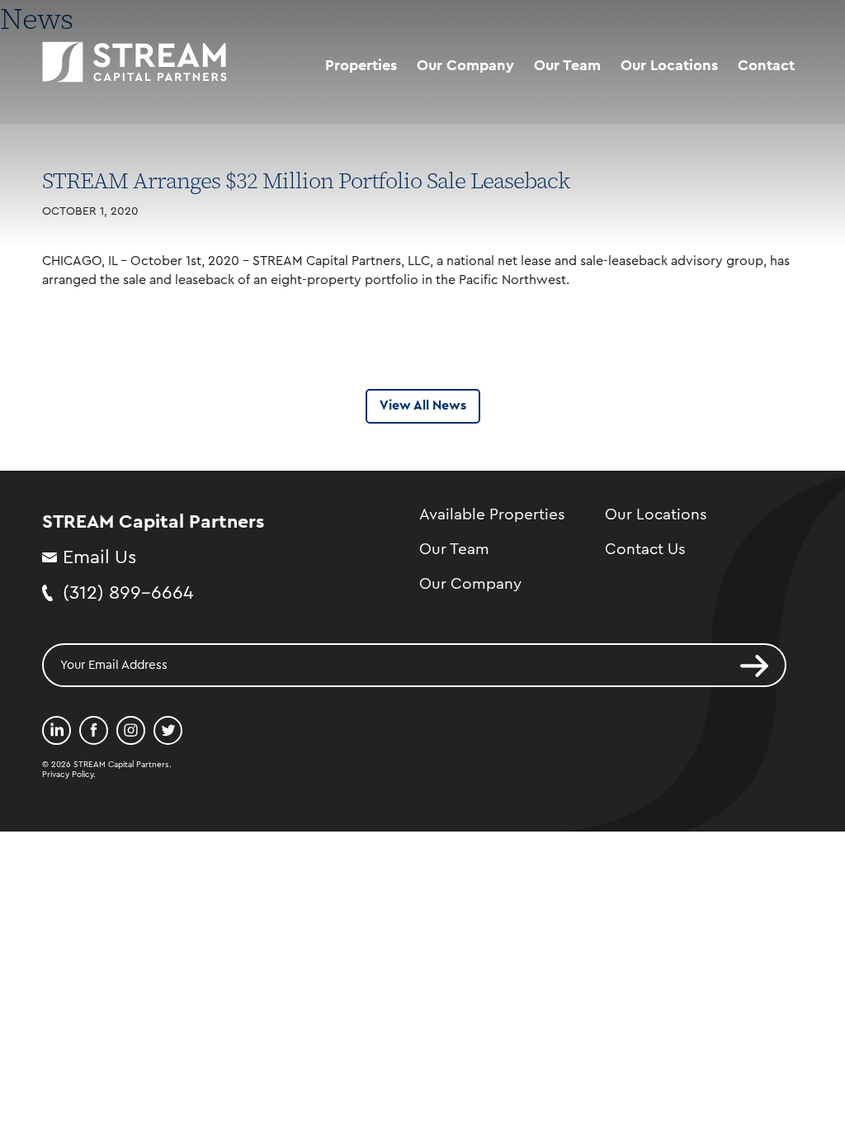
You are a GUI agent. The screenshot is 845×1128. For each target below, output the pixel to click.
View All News (423, 405)
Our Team (567, 65)
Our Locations (669, 65)
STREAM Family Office (493, 131)
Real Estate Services (486, 99)
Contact (766, 65)
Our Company (465, 65)
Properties (361, 65)
